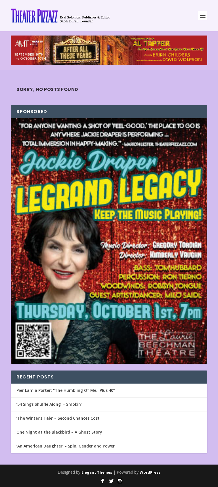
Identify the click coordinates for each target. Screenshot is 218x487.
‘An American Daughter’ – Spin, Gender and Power (65, 446)
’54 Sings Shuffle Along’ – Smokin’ (49, 404)
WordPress (150, 472)
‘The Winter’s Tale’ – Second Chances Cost (58, 418)
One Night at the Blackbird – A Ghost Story (59, 432)
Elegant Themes (96, 472)
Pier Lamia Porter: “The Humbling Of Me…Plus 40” (65, 390)
